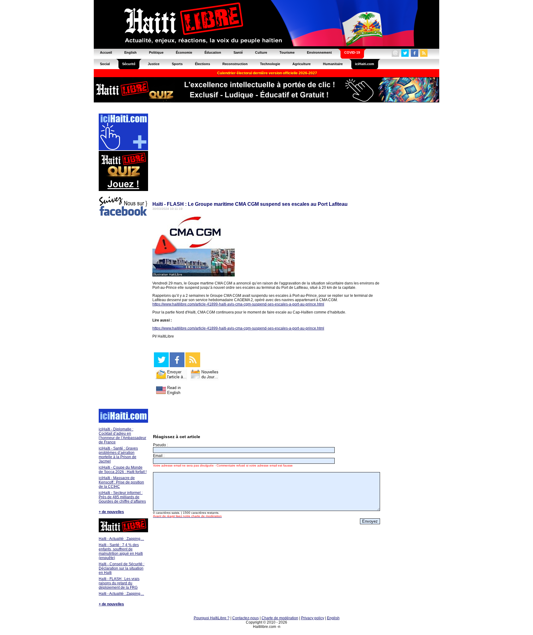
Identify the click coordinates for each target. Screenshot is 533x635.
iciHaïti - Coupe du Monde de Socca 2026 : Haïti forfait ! (123, 469)
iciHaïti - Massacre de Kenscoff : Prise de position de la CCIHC (121, 482)
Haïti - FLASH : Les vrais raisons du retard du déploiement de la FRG (119, 583)
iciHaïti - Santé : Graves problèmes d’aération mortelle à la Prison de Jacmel (118, 454)
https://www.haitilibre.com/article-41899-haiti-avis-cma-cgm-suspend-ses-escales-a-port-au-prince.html (238, 304)
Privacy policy (312, 618)
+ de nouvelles (111, 512)
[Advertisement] (123, 313)
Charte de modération (280, 618)
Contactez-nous (245, 618)
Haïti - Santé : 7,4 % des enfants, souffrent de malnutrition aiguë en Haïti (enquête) (121, 551)
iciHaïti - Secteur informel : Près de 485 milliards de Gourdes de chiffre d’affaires (122, 497)
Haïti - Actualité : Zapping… (121, 539)
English (333, 618)
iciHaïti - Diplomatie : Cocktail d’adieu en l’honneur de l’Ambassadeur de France (122, 435)
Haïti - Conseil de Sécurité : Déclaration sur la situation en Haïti (121, 568)
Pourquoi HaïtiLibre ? (211, 618)
